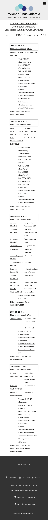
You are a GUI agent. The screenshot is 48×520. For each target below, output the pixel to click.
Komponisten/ (23, 23)
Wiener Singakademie (26, 83)
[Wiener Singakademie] (24, 10)
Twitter (37, 477)
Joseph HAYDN (16, 319)
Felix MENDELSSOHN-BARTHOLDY (16, 131)
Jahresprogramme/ (24, 30)
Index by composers (25, 497)
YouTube (26, 477)
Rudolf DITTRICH (24, 331)
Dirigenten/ (23, 26)
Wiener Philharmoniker (26, 344)
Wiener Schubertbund (26, 350)
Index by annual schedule (25, 490)
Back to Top (24, 464)
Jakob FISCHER (16, 246)
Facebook (13, 477)
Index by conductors (25, 504)
